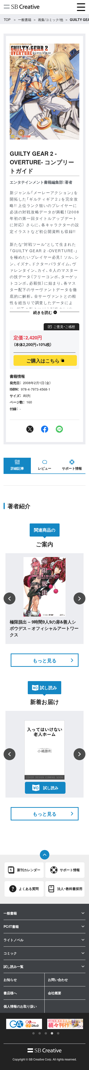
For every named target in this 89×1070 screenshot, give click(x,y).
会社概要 (54, 993)
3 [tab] (46, 1033)
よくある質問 (29, 888)
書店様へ (10, 993)
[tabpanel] (25, 1024)
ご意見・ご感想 (64, 326)
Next (79, 598)
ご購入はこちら (43, 360)
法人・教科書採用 (69, 888)
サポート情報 (72, 468)
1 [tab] (33, 1033)
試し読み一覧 (13, 966)
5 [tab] (58, 1033)
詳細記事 (17, 468)
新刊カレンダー (28, 869)
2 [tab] (39, 1033)
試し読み (50, 787)
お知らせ (10, 979)
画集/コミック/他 (50, 19)
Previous (9, 598)
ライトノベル (13, 939)
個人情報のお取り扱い (20, 1006)
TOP (7, 19)
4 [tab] (52, 1033)
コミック (10, 953)
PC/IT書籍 (11, 926)
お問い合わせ (58, 979)
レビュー (44, 468)
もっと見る (44, 660)
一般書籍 (24, 19)
